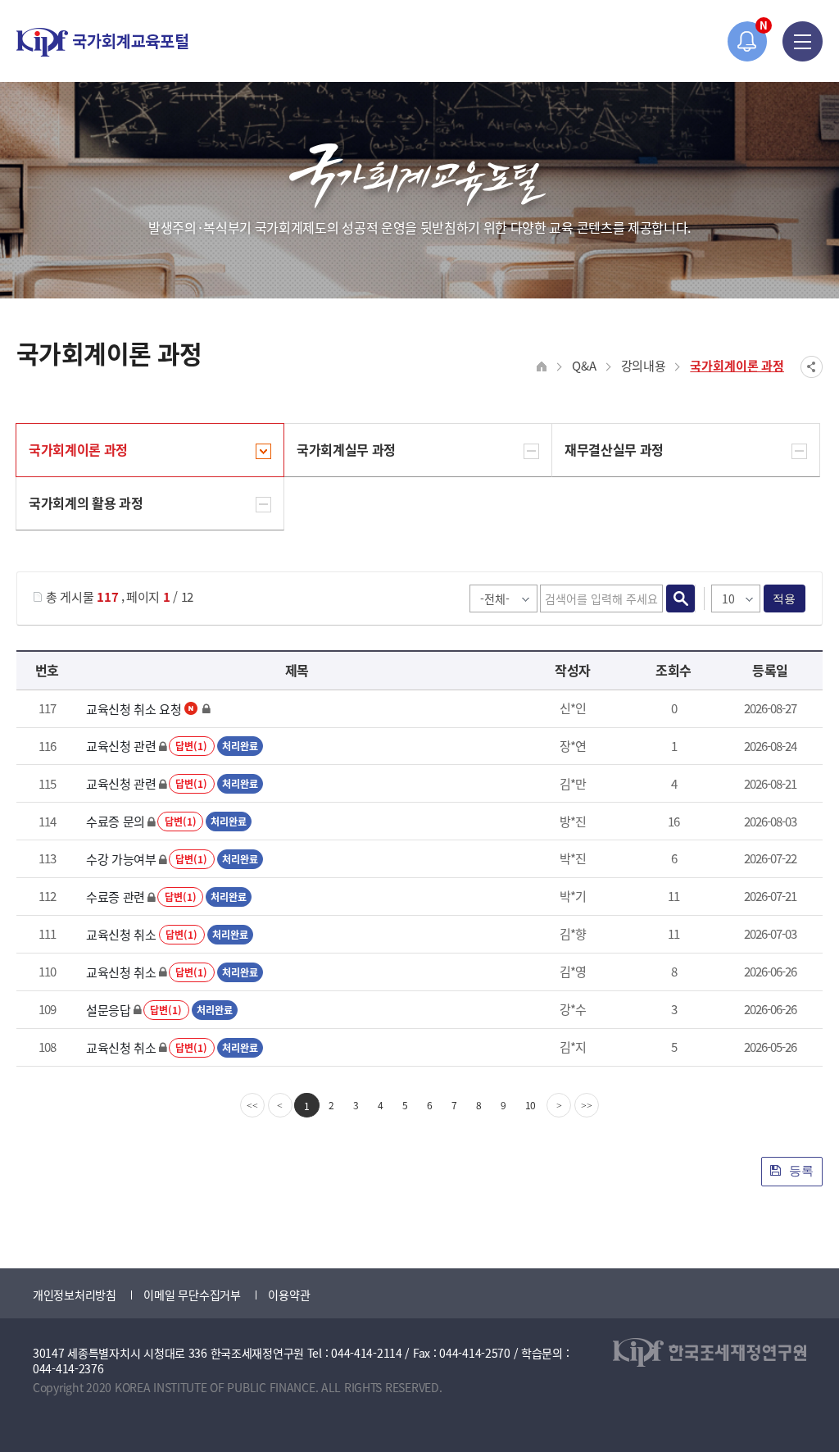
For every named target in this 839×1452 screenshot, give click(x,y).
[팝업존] (748, 41)
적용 (784, 598)
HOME (542, 367)
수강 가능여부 (121, 858)
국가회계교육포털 (102, 42)
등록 (800, 1170)
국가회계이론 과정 (737, 365)
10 (531, 1105)
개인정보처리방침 (74, 1294)
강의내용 (643, 365)
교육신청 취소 (121, 934)
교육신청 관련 (121, 745)
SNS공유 (811, 367)
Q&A (584, 365)
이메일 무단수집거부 (191, 1294)
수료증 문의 (115, 821)
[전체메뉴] (802, 41)
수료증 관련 (115, 896)
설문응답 (108, 1009)
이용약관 (289, 1294)
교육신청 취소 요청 (134, 708)
